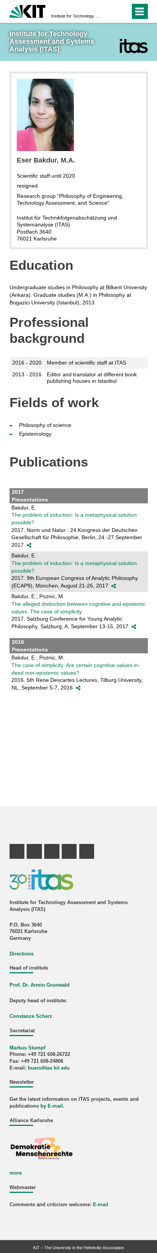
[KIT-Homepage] (28, 10)
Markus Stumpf (27, 1048)
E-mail (100, 1204)
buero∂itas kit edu (49, 1068)
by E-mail (51, 1106)
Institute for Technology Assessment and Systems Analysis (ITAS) (76, 16)
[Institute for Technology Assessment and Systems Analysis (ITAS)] (133, 46)
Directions (22, 954)
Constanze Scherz (31, 1016)
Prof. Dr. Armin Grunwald (39, 985)
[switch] (111, 11)
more (16, 1173)
